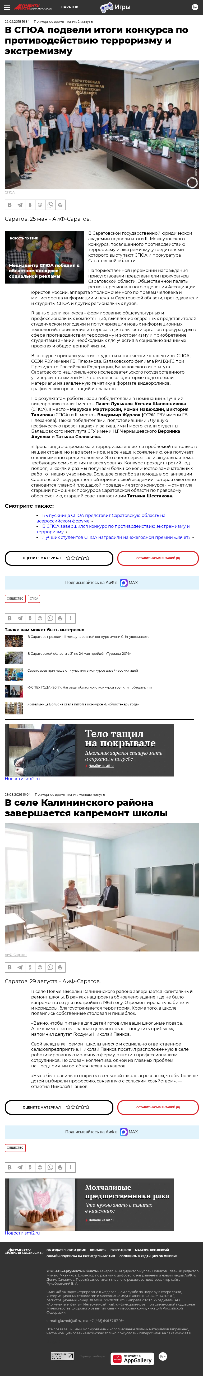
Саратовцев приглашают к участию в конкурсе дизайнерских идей (82, 670)
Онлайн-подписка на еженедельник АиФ (81, 1256)
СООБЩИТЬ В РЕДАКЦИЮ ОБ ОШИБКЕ (148, 1256)
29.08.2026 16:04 (18, 795)
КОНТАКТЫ (98, 1250)
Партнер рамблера (92, 1356)
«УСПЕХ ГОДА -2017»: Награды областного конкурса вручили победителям (89, 687)
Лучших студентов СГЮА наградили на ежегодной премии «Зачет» (116, 537)
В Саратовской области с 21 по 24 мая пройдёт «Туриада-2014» (79, 654)
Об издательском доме (66, 1250)
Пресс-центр (120, 1250)
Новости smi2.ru (22, 778)
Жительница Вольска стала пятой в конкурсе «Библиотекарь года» (83, 704)
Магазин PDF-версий (152, 1250)
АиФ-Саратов (16, 955)
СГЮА (10, 192)
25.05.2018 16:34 (17, 21)
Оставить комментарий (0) (158, 558)
